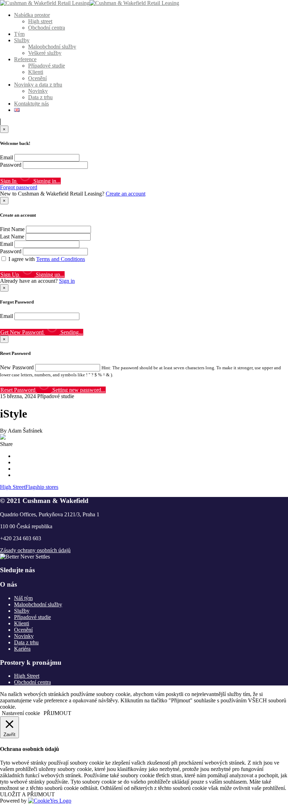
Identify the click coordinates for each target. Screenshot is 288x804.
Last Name (12, 237)
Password (10, 165)
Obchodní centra (46, 28)
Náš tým (23, 598)
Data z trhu (40, 97)
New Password (17, 367)
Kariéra (22, 649)
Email (6, 157)
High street (40, 21)
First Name (12, 229)
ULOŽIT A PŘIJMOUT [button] (27, 794)
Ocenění (37, 78)
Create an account (125, 194)
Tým (19, 34)
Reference (25, 59)
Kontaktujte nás (31, 104)
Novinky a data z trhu (38, 85)
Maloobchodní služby (52, 47)
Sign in (67, 281)
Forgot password (18, 187)
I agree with (46, 259)
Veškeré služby (44, 53)
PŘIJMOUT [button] (57, 713)
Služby (22, 40)
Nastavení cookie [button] (21, 713)
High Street (12, 487)
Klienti (35, 72)
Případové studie (46, 66)
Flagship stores (41, 487)
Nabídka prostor (32, 15)
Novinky (38, 91)
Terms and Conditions (60, 259)
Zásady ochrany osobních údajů (35, 550)
